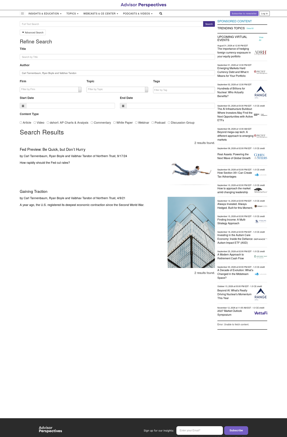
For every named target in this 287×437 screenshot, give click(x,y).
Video (40, 122)
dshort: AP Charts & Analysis (68, 122)
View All (250, 28)
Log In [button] (264, 13)
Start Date (27, 98)
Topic (90, 81)
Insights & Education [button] (44, 13)
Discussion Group (182, 122)
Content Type (29, 114)
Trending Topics (231, 28)
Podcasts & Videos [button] (137, 13)
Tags (156, 81)
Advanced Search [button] (34, 32)
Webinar (143, 122)
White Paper (124, 122)
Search (209, 24)
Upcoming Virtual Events (232, 38)
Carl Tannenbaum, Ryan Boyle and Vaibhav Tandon (58, 156)
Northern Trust (105, 156)
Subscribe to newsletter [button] (244, 13)
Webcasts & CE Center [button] (99, 13)
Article (26, 122)
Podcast (159, 122)
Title (23, 49)
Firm (23, 81)
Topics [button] (71, 13)
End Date (126, 98)
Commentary (102, 122)
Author (25, 65)
